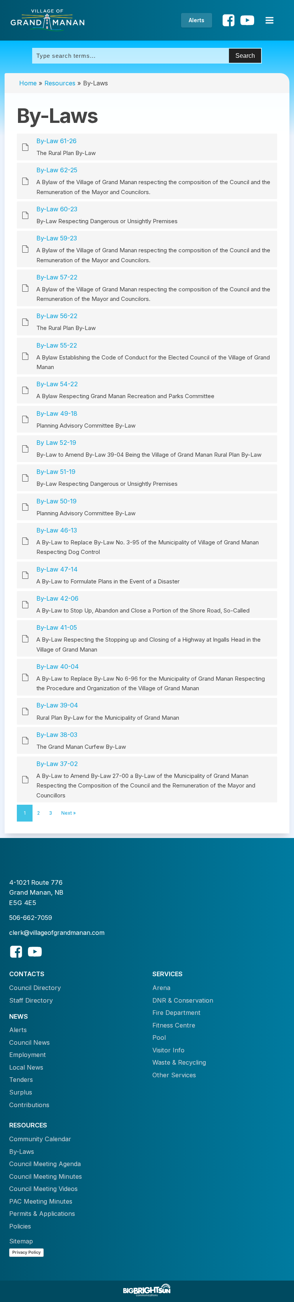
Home (28, 83)
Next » (68, 813)
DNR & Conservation (182, 1000)
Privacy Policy (26, 1252)
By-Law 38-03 (56, 734)
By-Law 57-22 (56, 277)
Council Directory (35, 988)
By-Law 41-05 (56, 627)
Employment (27, 1055)
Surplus (20, 1092)
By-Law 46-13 (56, 530)
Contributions (29, 1105)
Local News (26, 1067)
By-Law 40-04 (57, 666)
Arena (161, 988)
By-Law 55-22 (56, 345)
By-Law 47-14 (57, 569)
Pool (159, 1037)
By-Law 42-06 (57, 598)
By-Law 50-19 (56, 501)
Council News (29, 1042)
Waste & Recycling (179, 1062)
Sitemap (21, 1241)
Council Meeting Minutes (45, 1176)
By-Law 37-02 (57, 764)
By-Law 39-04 (57, 705)
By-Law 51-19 (55, 471)
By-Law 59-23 (56, 238)
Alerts (196, 20)
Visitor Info (168, 1050)
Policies (20, 1226)
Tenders (21, 1079)
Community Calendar (40, 1139)
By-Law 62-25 (56, 170)
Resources (59, 83)
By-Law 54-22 (57, 384)
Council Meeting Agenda (45, 1164)
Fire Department (176, 1012)
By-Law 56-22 (56, 316)
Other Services (174, 1075)
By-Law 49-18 (56, 413)
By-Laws (21, 1151)
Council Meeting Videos (43, 1189)
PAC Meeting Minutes (40, 1201)
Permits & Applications (42, 1213)
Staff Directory (31, 1000)
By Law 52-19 (56, 442)
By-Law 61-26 (56, 141)
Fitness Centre (173, 1025)
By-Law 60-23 (56, 209)
